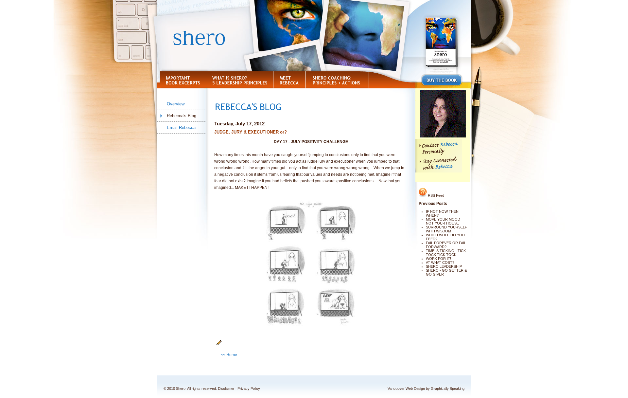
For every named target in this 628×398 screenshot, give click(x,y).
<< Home (229, 355)
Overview (175, 103)
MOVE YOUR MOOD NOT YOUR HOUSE (443, 221)
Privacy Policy (248, 388)
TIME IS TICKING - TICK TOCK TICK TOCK (446, 253)
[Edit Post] (219, 344)
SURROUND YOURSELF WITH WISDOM (446, 229)
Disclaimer (226, 388)
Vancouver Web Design (406, 388)
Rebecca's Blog (181, 115)
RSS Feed (435, 195)
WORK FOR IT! (438, 259)
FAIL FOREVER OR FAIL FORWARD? (446, 245)
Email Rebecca (181, 127)
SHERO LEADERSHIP (444, 266)
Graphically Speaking (447, 388)
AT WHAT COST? (440, 262)
